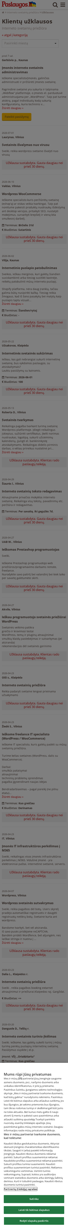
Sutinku (34, 1199)
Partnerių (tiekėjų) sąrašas (20, 1189)
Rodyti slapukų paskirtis (34, 1220)
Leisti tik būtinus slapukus (34, 1210)
